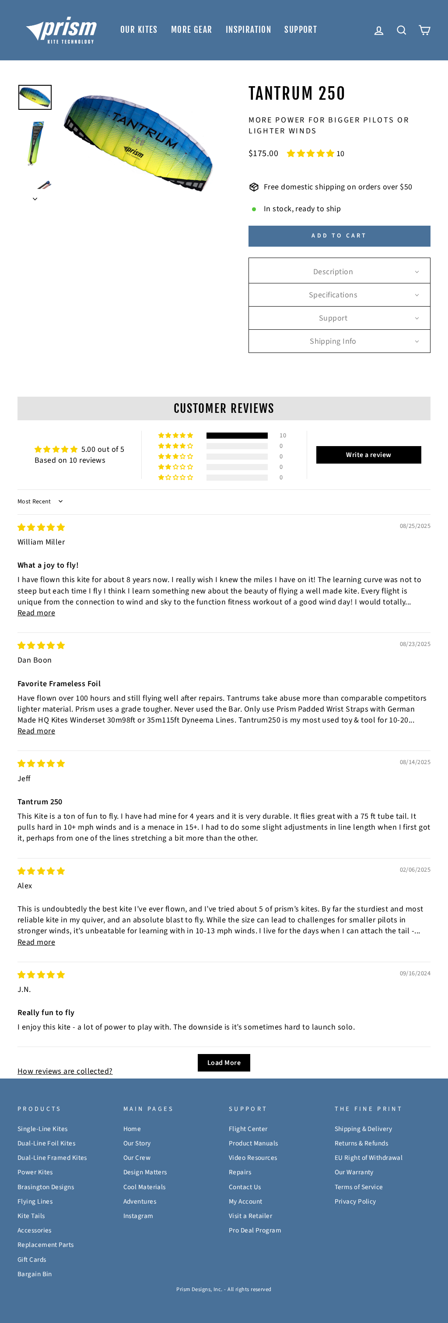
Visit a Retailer (250, 1216)
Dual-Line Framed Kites (52, 1157)
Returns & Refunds (361, 1143)
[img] (41, 527)
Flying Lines (35, 1201)
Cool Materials (144, 1187)
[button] (311, 153)
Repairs (240, 1172)
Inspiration (249, 29)
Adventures (140, 1201)
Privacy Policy (355, 1201)
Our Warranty (354, 1172)
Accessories (35, 1230)
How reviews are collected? (65, 1071)
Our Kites (139, 29)
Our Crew (137, 1157)
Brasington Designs (46, 1187)
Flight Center (248, 1129)
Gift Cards (32, 1259)
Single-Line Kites (43, 1129)
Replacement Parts (46, 1245)
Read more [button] (36, 612)
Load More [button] (224, 1063)
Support (300, 29)
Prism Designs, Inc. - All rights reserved (223, 1289)
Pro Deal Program (255, 1230)
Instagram (138, 1216)
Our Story (137, 1143)
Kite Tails (31, 1216)
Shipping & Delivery (363, 1129)
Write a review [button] (368, 455)
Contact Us (245, 1187)
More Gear (192, 29)
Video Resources (253, 1157)
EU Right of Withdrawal (369, 1157)
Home (132, 1129)
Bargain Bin (35, 1274)
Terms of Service (359, 1187)
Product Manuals (253, 1143)
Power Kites (35, 1172)
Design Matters (145, 1172)
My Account (245, 1201)
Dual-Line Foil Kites (46, 1143)
